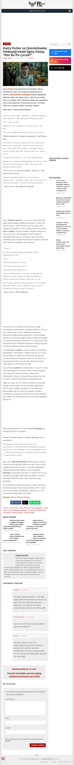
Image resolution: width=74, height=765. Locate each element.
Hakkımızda (44, 762)
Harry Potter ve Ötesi (37, 11)
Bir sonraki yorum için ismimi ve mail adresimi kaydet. (24, 740)
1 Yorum (28, 530)
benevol (16, 635)
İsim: (7, 718)
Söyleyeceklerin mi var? (24, 669)
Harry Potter (14, 508)
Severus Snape (29, 512)
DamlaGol (16, 590)
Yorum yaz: (10, 699)
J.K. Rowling (32, 510)
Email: (8, 728)
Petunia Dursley (17, 512)
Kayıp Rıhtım (47, 759)
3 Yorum (30, 58)
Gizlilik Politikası (64, 762)
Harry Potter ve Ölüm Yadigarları (31, 508)
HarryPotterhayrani (19, 617)
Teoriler (7, 44)
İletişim (53, 762)
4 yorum (28, 544)
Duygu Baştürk (8, 58)
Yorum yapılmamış (8, 530)
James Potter (41, 510)
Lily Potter (7, 512)
